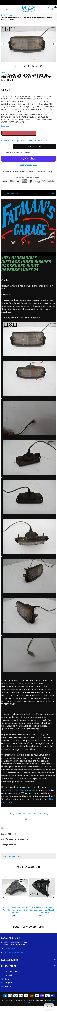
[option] (28, 44)
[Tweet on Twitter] (24, 66)
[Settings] (48, 9)
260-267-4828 (10, 948)
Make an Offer (43, 140)
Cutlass (10, 15)
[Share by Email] (41, 66)
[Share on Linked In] (33, 66)
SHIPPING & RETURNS (12, 856)
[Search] (7, 9)
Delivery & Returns (26, 140)
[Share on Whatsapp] (37, 66)
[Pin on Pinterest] (29, 66)
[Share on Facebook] (21, 66)
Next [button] (54, 44)
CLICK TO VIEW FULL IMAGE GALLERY (19, 133)
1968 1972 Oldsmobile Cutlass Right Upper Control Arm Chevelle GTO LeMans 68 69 (42, 910)
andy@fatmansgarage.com (14, 952)
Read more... (6, 126)
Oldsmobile (5, 72)
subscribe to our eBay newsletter (18, 790)
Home (3, 15)
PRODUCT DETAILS (11, 193)
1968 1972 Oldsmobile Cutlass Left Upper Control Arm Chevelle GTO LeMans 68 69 (15, 910)
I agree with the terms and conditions (17, 152)
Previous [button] (3, 44)
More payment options (28, 164)
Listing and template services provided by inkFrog (28, 813)
